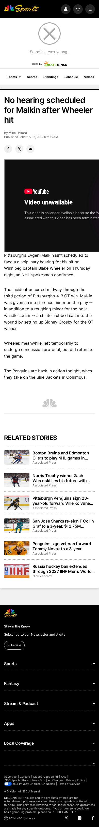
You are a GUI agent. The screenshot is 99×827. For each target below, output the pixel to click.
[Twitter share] (19, 149)
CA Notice (48, 784)
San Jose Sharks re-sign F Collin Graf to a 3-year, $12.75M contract (63, 523)
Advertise (10, 776)
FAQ (63, 776)
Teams (12, 77)
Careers (25, 776)
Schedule (71, 77)
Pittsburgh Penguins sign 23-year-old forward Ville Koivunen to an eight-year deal (62, 501)
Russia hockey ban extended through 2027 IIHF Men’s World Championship (61, 569)
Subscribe (14, 645)
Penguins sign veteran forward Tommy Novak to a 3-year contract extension (61, 546)
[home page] (21, 9)
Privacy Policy (75, 780)
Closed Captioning (45, 776)
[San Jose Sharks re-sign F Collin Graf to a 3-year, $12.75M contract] (16, 525)
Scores (32, 77)
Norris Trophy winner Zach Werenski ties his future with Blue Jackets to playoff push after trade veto (59, 478)
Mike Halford (18, 133)
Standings (50, 77)
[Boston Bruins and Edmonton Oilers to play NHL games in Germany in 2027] (16, 457)
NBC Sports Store (16, 780)
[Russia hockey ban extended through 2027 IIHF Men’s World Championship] (16, 571)
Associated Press (44, 462)
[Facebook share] (8, 149)
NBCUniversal (31, 791)
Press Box (38, 780)
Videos (89, 77)
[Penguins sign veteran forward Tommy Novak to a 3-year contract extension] (16, 548)
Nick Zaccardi (42, 576)
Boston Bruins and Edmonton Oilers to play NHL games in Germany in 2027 (60, 455)
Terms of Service (69, 784)
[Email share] (30, 149)
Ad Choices (55, 780)
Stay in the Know (17, 626)
